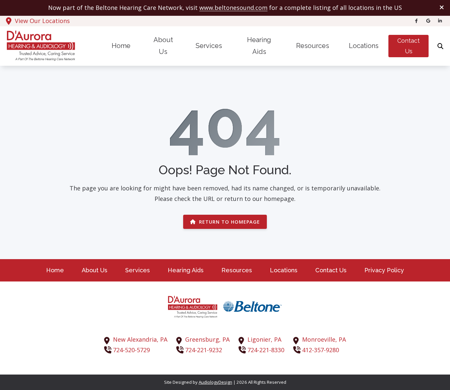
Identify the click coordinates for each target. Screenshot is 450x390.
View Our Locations (42, 21)
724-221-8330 (265, 350)
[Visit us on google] (428, 21)
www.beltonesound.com (233, 8)
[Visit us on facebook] (416, 21)
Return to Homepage (229, 222)
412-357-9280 (320, 350)
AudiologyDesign (215, 382)
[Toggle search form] (440, 46)
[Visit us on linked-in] (440, 21)
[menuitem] (121, 46)
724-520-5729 (131, 350)
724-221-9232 (203, 350)
